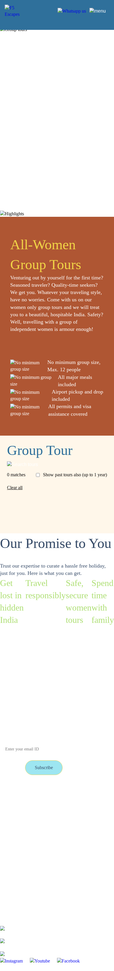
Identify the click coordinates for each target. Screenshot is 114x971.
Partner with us (57, 806)
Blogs (5, 806)
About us (52, 819)
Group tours (11, 794)
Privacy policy (13, 831)
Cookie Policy (57, 831)
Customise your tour (62, 794)
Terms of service (15, 819)
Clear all (15, 487)
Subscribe (44, 767)
